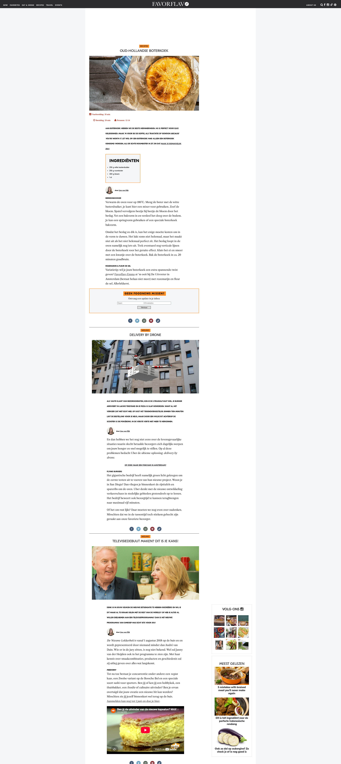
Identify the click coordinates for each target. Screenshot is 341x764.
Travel (49, 5)
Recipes (40, 5)
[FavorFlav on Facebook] (324, 5)
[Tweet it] (137, 321)
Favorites (15, 5)
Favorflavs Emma (124, 274)
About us (311, 5)
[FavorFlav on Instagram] (328, 5)
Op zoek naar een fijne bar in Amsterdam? (145, 465)
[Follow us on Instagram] (144, 321)
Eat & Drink (28, 5)
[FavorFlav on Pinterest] (335, 5)
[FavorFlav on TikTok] (331, 5)
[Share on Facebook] (130, 321)
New (5, 5)
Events (58, 5)
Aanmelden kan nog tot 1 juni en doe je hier (133, 701)
